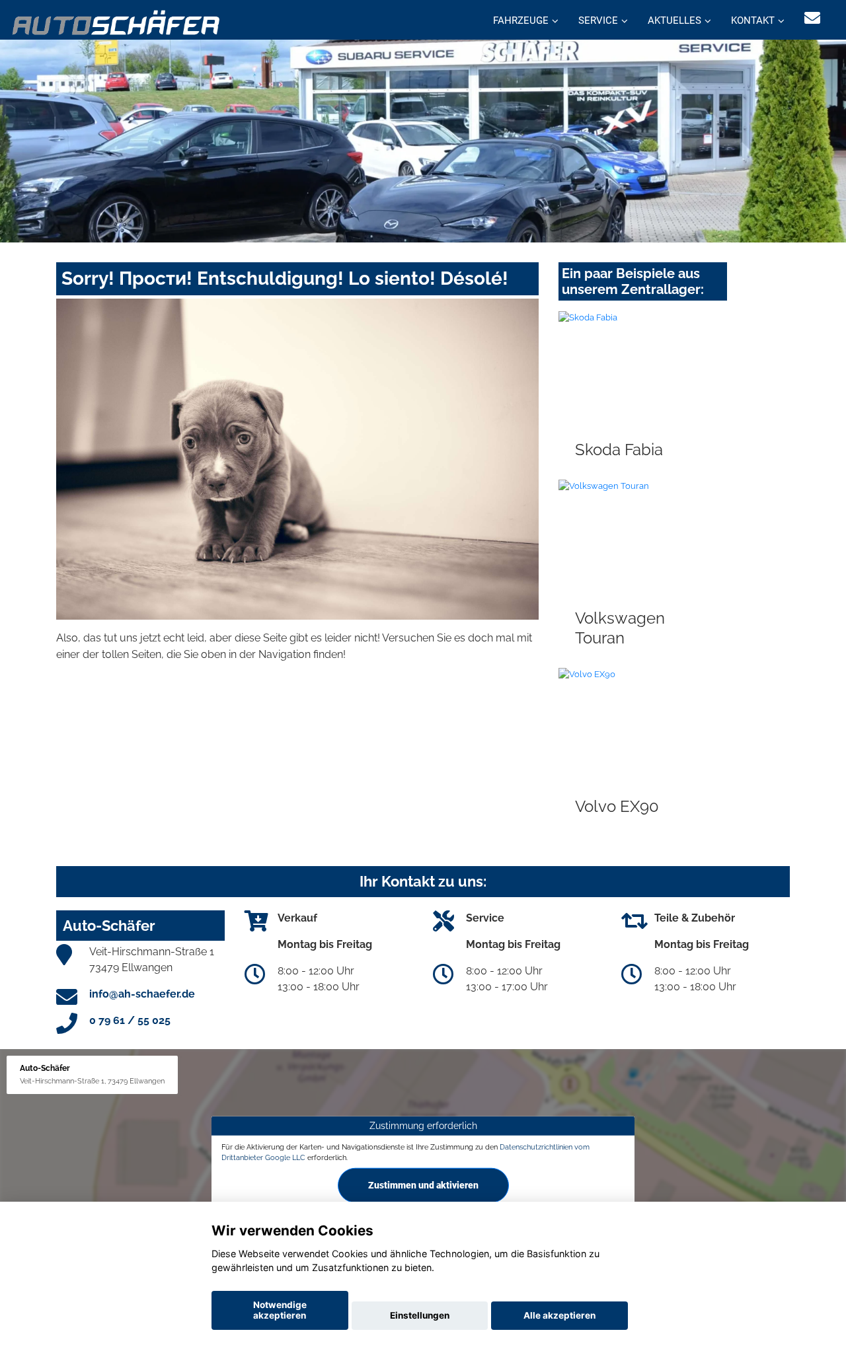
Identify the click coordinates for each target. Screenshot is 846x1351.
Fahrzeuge (521, 20)
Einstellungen (419, 1315)
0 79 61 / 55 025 (130, 1020)
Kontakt (753, 20)
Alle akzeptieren (559, 1315)
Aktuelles (674, 20)
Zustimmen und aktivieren (423, 1185)
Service (598, 20)
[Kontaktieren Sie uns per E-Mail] (812, 18)
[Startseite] (116, 21)
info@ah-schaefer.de (142, 994)
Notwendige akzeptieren (280, 1310)
